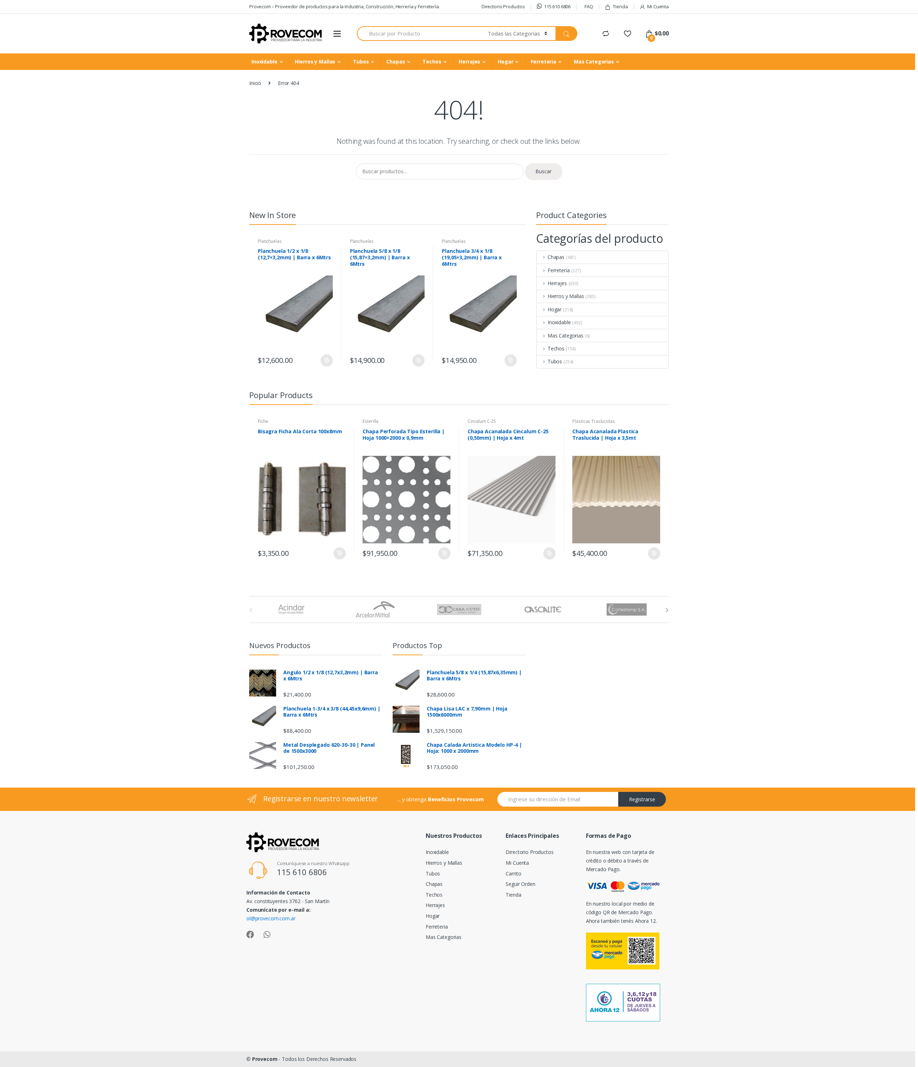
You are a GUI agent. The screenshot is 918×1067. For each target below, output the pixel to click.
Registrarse (642, 799)
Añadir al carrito (326, 360)
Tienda (620, 6)
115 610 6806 (557, 6)
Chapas (395, 61)
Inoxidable (264, 61)
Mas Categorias (594, 61)
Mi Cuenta (658, 6)
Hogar (505, 61)
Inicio (255, 83)
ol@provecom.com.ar (270, 918)
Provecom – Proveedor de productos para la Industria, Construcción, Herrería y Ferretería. (344, 6)
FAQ (589, 6)
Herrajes (469, 61)
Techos (431, 61)
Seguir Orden (520, 883)
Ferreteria (543, 61)
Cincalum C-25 (482, 421)
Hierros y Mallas (315, 61)
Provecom (265, 1059)
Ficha (263, 421)
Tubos (361, 61)
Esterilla (370, 421)
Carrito (513, 873)
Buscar (543, 171)
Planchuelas (269, 241)
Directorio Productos (503, 6)
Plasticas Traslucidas (593, 421)
